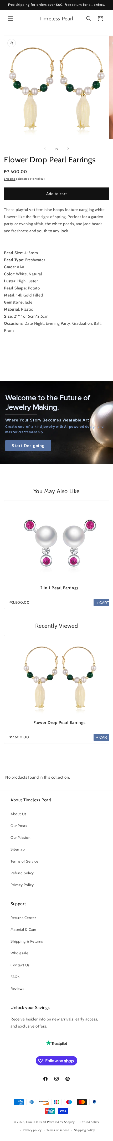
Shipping (10, 178)
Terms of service (58, 1130)
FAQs (15, 976)
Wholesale (19, 953)
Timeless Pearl (36, 1122)
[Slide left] (45, 149)
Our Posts (19, 825)
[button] (10, 18)
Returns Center (23, 917)
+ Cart (102, 603)
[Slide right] (68, 149)
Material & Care (23, 929)
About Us (19, 814)
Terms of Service (24, 861)
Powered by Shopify (61, 1122)
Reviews (17, 988)
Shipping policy (84, 1130)
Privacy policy (32, 1130)
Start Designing (28, 445)
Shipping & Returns (27, 941)
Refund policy (22, 873)
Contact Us (20, 965)
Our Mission (21, 837)
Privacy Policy (22, 884)
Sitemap (18, 849)
